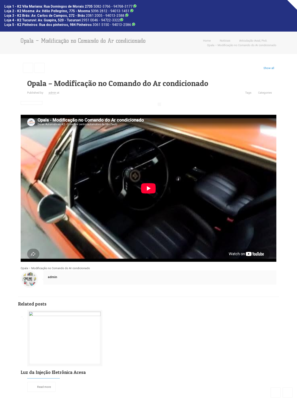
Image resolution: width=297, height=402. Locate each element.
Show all (269, 68)
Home (207, 40)
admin (52, 92)
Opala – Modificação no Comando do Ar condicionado (241, 45)
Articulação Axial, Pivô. (253, 40)
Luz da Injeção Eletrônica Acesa (53, 372)
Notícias (225, 40)
